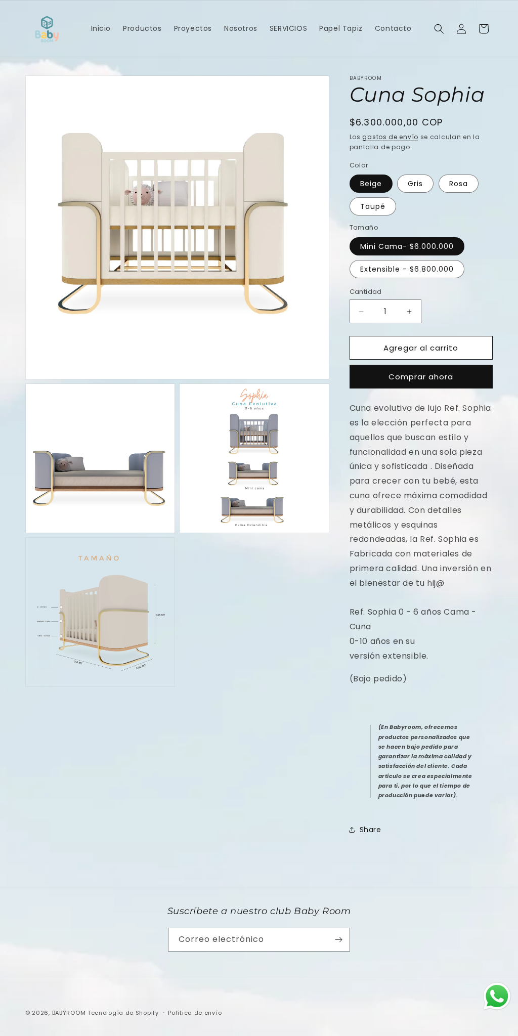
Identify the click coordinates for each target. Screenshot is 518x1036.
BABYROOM (69, 1013)
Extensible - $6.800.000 (407, 269)
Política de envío (195, 1013)
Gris (415, 184)
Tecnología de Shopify (123, 1013)
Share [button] (370, 830)
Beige (371, 184)
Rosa (458, 184)
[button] (439, 29)
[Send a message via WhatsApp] (497, 996)
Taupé (372, 206)
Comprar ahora (420, 376)
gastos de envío (390, 137)
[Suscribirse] (338, 940)
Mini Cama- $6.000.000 (407, 246)
